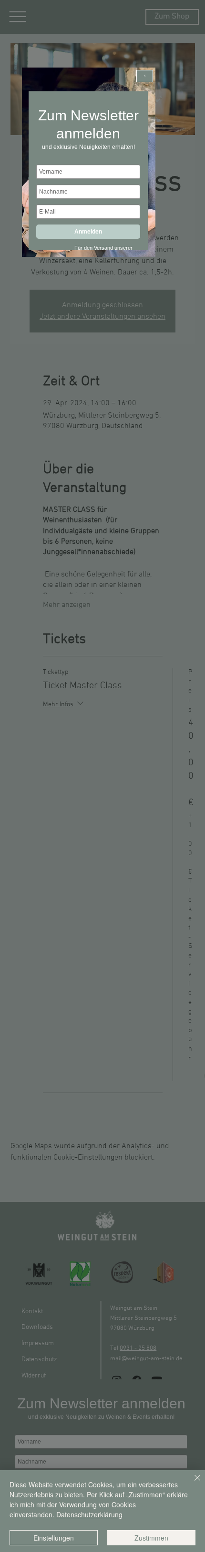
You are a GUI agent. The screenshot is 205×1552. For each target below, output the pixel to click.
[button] (144, 76)
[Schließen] (191, 1483)
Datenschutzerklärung (89, 1514)
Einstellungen (53, 1537)
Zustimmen (151, 1537)
